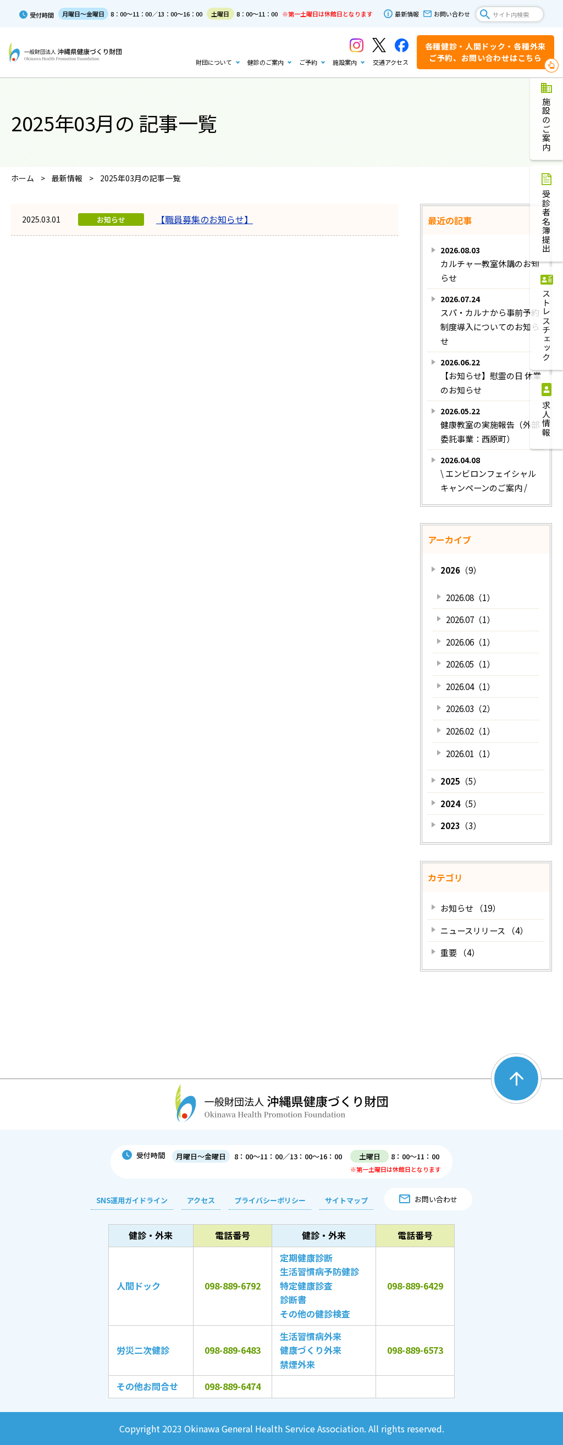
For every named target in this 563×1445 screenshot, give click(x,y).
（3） (460, 825)
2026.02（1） (470, 731)
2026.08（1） (470, 597)
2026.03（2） (470, 708)
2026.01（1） (470, 753)
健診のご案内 (265, 62)
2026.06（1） (470, 642)
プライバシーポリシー (270, 1200)
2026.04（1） (470, 686)
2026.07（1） (470, 619)
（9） (460, 570)
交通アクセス (391, 62)
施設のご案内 (547, 124)
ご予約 (308, 62)
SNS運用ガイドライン (132, 1200)
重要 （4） (459, 952)
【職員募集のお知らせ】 (204, 219)
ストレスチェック (547, 325)
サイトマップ (346, 1200)
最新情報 (407, 13)
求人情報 (547, 419)
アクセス (201, 1200)
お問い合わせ (452, 13)
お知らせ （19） (470, 908)
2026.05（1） (470, 664)
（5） (460, 781)
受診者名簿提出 (547, 221)
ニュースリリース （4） (484, 930)
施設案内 (345, 62)
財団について (214, 62)
